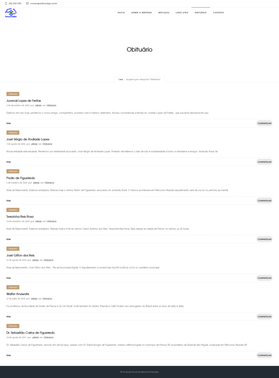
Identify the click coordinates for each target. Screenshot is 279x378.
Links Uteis (182, 12)
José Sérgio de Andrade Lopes (27, 139)
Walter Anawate (17, 294)
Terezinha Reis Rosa (19, 216)
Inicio (121, 12)
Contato (218, 12)
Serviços (163, 12)
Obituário (201, 12)
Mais (8, 123)
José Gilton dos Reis (20, 255)
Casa (121, 79)
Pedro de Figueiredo (20, 178)
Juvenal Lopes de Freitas (23, 100)
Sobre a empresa (141, 12)
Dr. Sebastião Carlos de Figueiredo (30, 332)
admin (38, 105)
